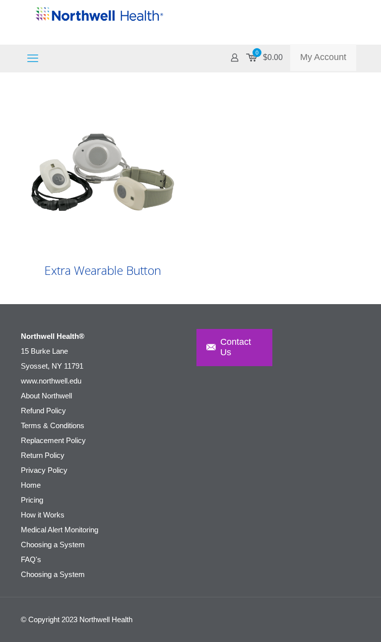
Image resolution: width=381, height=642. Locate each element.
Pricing (32, 500)
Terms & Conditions (52, 425)
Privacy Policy (44, 470)
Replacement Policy (53, 440)
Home (31, 485)
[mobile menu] (32, 58)
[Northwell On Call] (100, 22)
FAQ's (31, 559)
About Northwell (46, 395)
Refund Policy (43, 410)
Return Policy (42, 455)
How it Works (42, 515)
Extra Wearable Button (102, 270)
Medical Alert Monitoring (59, 529)
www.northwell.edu (51, 381)
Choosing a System (53, 544)
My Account (323, 57)
